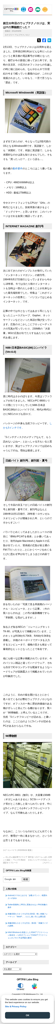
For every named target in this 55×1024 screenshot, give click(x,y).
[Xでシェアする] (39, 41)
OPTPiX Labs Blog (27, 979)
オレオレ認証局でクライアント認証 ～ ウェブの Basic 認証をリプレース (15, 860)
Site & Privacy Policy (15, 1006)
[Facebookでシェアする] (44, 41)
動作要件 (18, 168)
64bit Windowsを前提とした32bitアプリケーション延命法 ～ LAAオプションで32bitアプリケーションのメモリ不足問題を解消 (28, 935)
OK (27, 1015)
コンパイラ (11, 850)
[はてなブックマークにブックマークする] (49, 41)
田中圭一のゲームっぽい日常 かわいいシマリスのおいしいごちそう (40, 860)
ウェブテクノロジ (22, 35)
